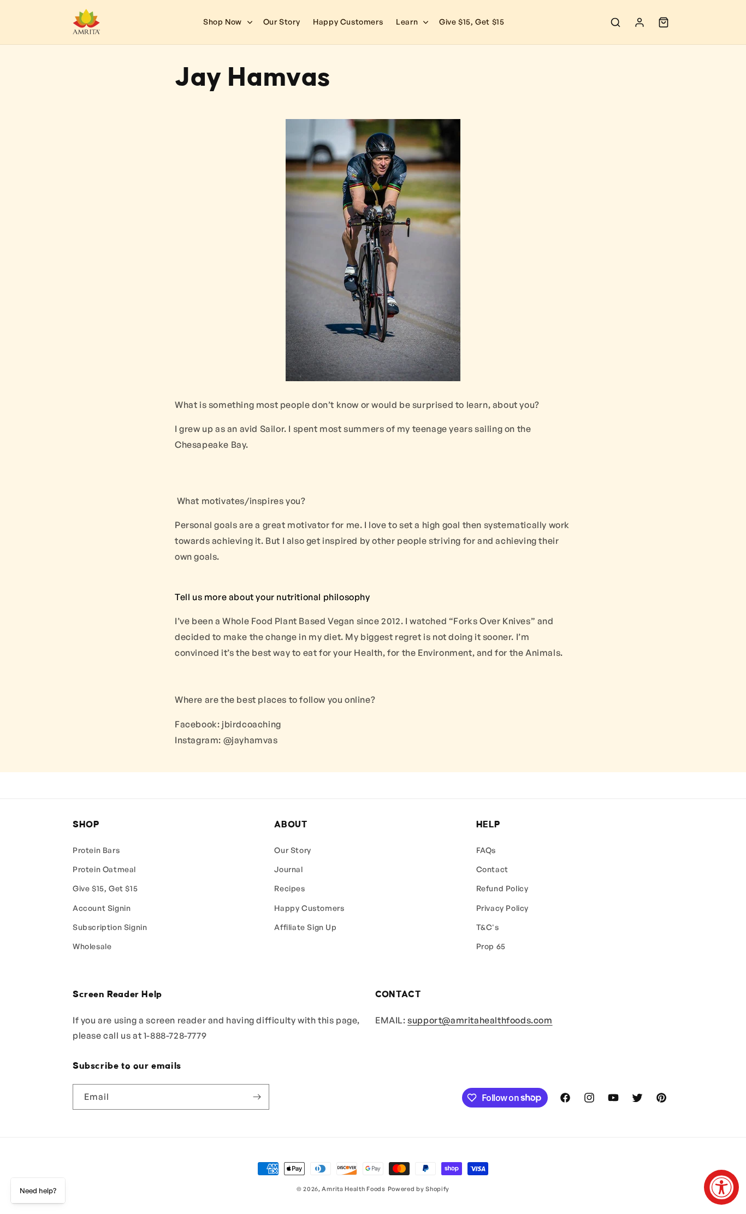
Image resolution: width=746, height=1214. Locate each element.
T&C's (487, 927)
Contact (492, 869)
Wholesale (92, 946)
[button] (411, 21)
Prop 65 (491, 946)
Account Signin (102, 908)
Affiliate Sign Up (305, 927)
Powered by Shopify (419, 1189)
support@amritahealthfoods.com (479, 1020)
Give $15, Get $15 (105, 888)
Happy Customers (309, 908)
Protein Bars (96, 850)
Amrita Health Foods (353, 1189)
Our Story (292, 850)
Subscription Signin (110, 927)
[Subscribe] (257, 1097)
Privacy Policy (502, 908)
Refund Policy (502, 888)
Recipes (289, 888)
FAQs (486, 850)
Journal (288, 869)
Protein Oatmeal (104, 869)
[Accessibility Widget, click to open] (721, 1187)
